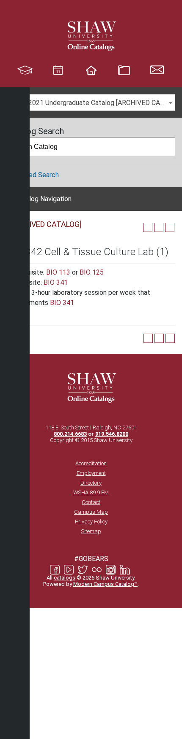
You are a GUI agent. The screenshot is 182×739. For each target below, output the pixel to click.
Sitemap (91, 531)
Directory (91, 483)
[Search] (166, 147)
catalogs (64, 577)
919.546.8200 (111, 434)
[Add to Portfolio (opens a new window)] (147, 227)
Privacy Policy (91, 521)
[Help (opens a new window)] (169, 227)
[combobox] (91, 102)
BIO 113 (58, 272)
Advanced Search (33, 175)
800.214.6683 (70, 434)
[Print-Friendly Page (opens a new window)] (158, 227)
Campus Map (91, 512)
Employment (91, 473)
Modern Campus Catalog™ (105, 584)
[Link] (91, 36)
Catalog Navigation (43, 199)
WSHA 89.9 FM (91, 492)
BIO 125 (92, 272)
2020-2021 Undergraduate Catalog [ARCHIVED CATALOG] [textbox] (93, 103)
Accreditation (91, 463)
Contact (91, 502)
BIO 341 (56, 282)
